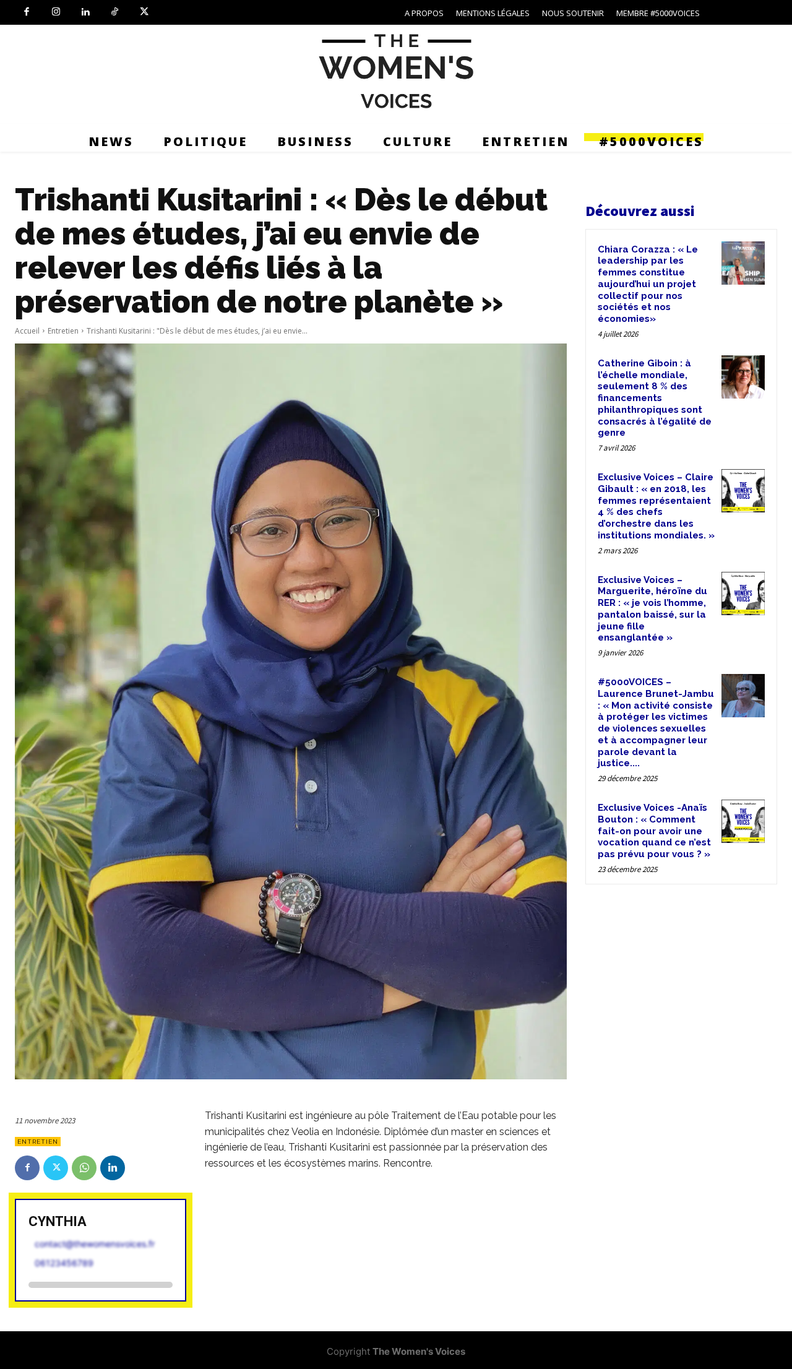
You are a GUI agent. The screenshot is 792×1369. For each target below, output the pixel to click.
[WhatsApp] (84, 1167)
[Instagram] (56, 12)
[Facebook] (26, 12)
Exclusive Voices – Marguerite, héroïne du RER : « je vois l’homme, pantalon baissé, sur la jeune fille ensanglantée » (652, 609)
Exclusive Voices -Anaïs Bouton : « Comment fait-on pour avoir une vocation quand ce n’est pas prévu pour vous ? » (654, 831)
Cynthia (57, 1221)
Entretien (63, 331)
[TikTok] (115, 12)
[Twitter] (144, 12)
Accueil (27, 331)
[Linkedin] (85, 12)
